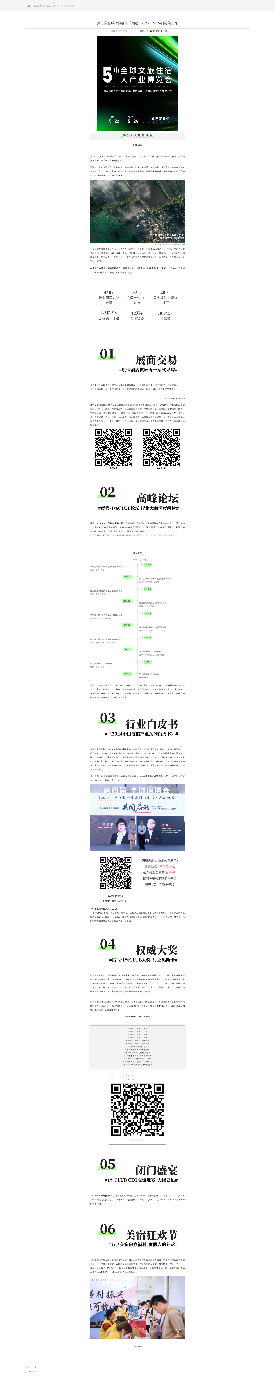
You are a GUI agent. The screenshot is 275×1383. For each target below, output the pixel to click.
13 (166, 31)
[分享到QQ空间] (147, 31)
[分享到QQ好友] (154, 31)
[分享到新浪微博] (151, 31)
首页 (28, 6)
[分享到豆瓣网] (161, 31)
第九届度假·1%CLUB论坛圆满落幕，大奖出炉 (155, 535)
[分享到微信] (157, 31)
